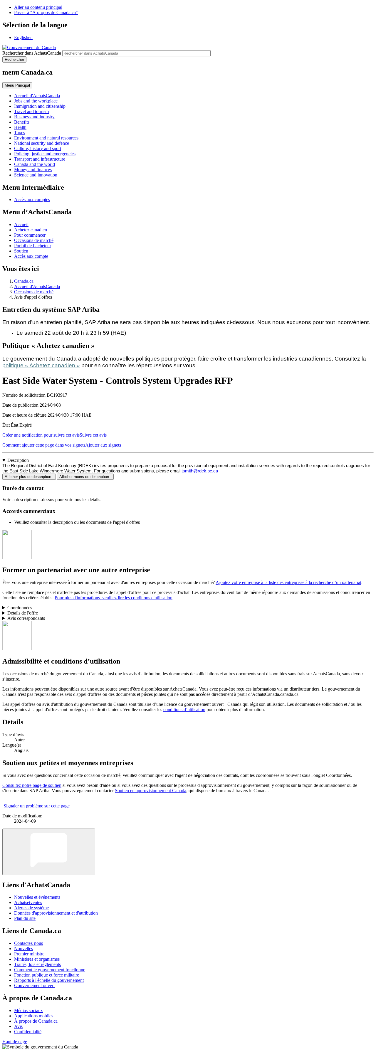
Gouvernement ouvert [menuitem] (34, 985)
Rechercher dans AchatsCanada (31, 53)
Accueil (21, 224)
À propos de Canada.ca (36, 1021)
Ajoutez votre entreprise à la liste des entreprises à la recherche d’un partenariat (288, 582)
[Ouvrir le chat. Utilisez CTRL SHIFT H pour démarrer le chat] (48, 852)
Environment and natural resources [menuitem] (46, 137)
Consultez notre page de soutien (31, 785)
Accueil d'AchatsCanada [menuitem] (37, 95)
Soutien (21, 250)
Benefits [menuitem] (21, 121)
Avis (18, 1026)
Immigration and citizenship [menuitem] (40, 106)
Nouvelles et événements (37, 897)
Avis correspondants (26, 618)
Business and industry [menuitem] (34, 116)
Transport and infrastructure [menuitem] (39, 158)
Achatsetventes (28, 902)
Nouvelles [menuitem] (23, 948)
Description (18, 460)
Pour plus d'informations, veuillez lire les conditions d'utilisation (113, 597)
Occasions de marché (33, 240)
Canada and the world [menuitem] (34, 164)
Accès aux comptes (32, 199)
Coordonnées (19, 607)
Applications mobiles (33, 1015)
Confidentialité (27, 1031)
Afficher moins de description (85, 476)
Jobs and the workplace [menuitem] (36, 100)
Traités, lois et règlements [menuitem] (37, 964)
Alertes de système (31, 907)
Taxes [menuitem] (19, 132)
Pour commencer (30, 235)
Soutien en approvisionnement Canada (150, 790)
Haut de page (14, 1041)
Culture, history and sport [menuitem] (37, 148)
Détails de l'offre (22, 612)
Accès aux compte (31, 256)
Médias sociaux (28, 1010)
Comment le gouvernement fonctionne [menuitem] (49, 969)
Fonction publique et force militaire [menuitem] (46, 974)
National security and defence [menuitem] (41, 143)
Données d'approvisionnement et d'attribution (56, 912)
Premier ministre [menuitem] (29, 953)
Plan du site (25, 918)
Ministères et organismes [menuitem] (37, 959)
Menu (17, 85)
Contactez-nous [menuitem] (28, 943)
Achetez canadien (30, 229)
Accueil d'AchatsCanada (37, 286)
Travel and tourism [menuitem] (31, 111)
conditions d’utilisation (184, 709)
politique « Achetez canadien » (41, 365)
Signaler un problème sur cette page (37, 805)
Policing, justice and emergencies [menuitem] (44, 153)
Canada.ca (23, 281)
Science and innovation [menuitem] (35, 174)
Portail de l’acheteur (32, 245)
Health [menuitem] (20, 127)
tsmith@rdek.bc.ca (200, 471)
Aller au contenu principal (38, 7)
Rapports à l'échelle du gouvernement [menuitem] (49, 980)
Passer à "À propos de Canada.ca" (46, 12)
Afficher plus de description (29, 476)
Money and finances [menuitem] (33, 169)
